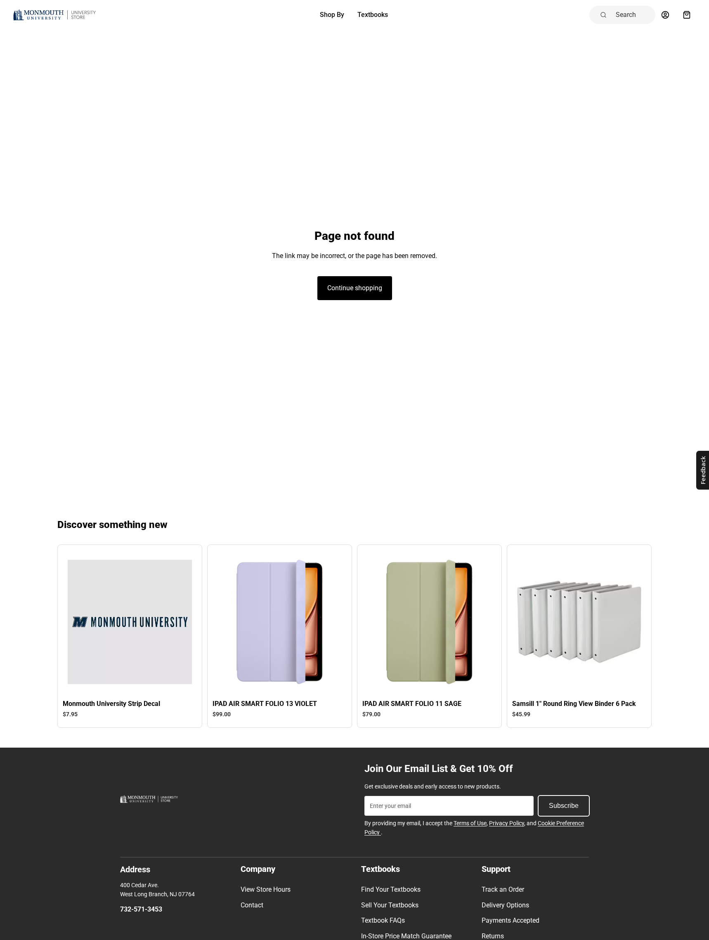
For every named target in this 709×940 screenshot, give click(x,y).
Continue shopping (354, 288)
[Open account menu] (665, 15)
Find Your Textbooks (391, 889)
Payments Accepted (510, 920)
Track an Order (503, 889)
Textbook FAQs (383, 920)
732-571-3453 (141, 909)
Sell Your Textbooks (389, 905)
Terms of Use (470, 823)
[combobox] (633, 15)
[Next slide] (179, 622)
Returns (493, 936)
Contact (252, 905)
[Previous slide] (80, 622)
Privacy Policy (506, 823)
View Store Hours (266, 889)
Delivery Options (505, 905)
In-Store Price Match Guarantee (406, 936)
